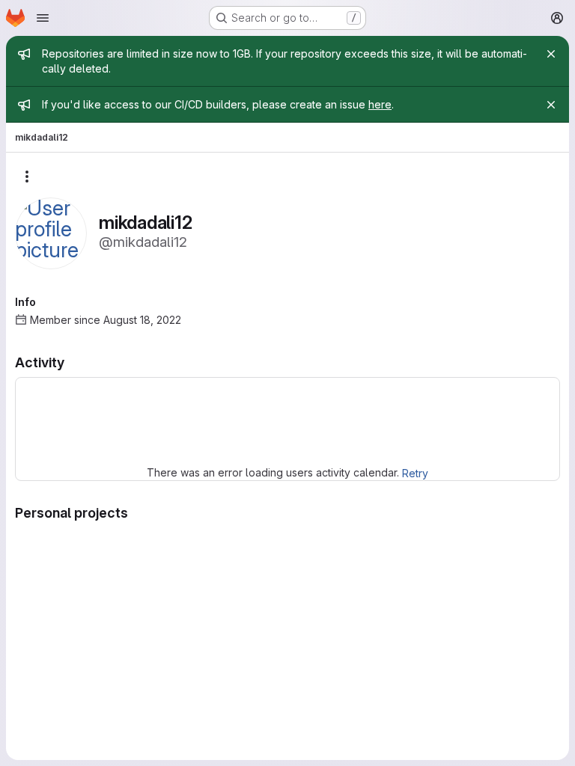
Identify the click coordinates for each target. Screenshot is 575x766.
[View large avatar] (51, 232)
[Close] (551, 54)
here (380, 104)
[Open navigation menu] (43, 18)
